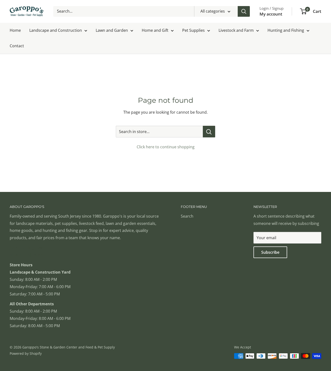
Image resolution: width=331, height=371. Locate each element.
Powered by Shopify (26, 353)
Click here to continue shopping (166, 147)
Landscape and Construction (55, 30)
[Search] (244, 11)
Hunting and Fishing (286, 30)
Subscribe (270, 252)
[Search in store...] (209, 131)
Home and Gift (155, 30)
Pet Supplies (193, 30)
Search (187, 216)
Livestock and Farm (236, 30)
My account (271, 14)
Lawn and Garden (112, 30)
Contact (17, 45)
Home (15, 30)
